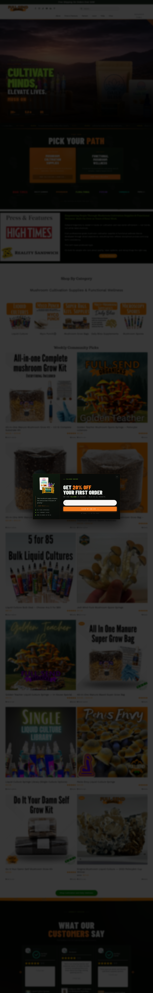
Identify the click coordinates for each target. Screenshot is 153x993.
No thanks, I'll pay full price (90, 513)
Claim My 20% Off (89, 509)
